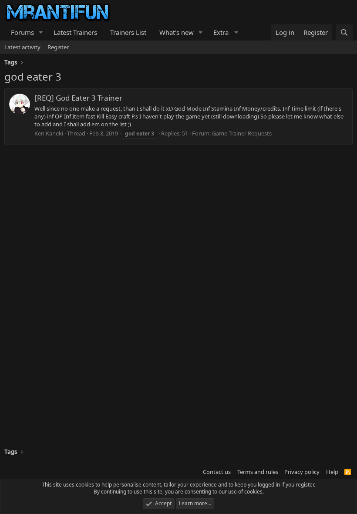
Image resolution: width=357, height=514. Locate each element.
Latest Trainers (75, 32)
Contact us (217, 472)
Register (58, 47)
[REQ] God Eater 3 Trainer (78, 98)
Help (332, 472)
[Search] (344, 32)
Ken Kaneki (48, 133)
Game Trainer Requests (242, 133)
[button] (41, 32)
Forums (22, 32)
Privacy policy (302, 472)
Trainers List (128, 32)
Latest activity (22, 47)
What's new (176, 32)
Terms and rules (257, 472)
